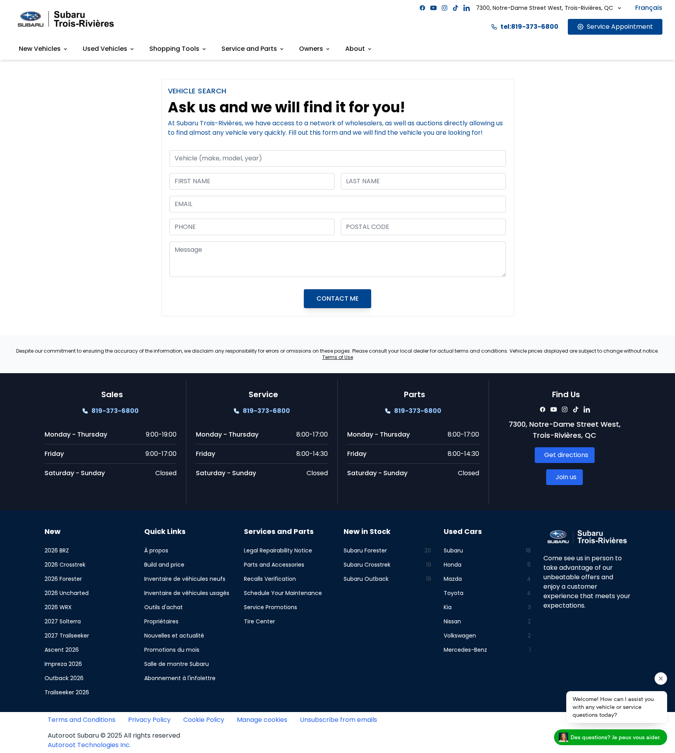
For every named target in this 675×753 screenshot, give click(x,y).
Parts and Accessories (274, 565)
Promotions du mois (171, 650)
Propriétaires (161, 621)
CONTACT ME (337, 298)
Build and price (164, 565)
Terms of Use (337, 357)
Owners (311, 48)
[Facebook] (422, 8)
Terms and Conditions (81, 719)
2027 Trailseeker (67, 636)
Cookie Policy (203, 719)
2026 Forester (63, 579)
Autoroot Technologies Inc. (89, 744)
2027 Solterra (63, 621)
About (355, 48)
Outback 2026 (64, 678)
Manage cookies (262, 719)
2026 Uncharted (67, 593)
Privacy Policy (149, 719)
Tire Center (259, 621)
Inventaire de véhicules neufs (184, 579)
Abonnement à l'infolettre (180, 678)
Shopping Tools (174, 48)
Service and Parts (249, 48)
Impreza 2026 (63, 664)
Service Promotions (270, 607)
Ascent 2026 (62, 650)
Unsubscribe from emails (338, 719)
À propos (156, 550)
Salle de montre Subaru (176, 664)
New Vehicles (40, 48)
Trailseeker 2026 (67, 692)
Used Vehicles (105, 48)
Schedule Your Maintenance (283, 593)
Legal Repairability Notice (278, 550)
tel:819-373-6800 (529, 26)
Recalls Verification (270, 579)
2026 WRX (58, 607)
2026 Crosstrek (65, 565)
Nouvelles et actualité (174, 636)
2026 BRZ (57, 550)
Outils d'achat (163, 607)
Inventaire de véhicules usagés (186, 593)
